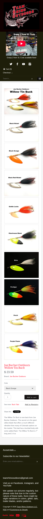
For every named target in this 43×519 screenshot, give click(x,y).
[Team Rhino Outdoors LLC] (21, 5)
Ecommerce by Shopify (19, 510)
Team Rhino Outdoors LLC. (27, 507)
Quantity (7, 393)
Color (6, 383)
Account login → (9, 450)
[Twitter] (11, 64)
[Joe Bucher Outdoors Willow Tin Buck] (21, 101)
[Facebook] (17, 64)
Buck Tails (15, 404)
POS (4, 510)
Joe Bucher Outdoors (18, 376)
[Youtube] (23, 64)
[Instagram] (30, 64)
